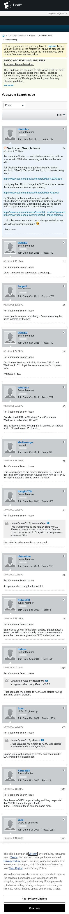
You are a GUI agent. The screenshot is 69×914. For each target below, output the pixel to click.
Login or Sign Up (56, 13)
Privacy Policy (12, 861)
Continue (34, 908)
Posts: (45, 139)
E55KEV (22, 242)
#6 (64, 461)
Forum (32, 36)
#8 (64, 575)
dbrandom (24, 556)
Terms (13, 857)
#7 (64, 510)
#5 (64, 406)
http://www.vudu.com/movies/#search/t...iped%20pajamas (34, 212)
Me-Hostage (25, 442)
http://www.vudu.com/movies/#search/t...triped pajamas (33, 215)
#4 (64, 351)
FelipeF (22, 286)
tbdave (22, 649)
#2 (64, 261)
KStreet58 (24, 599)
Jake (21, 708)
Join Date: (23, 139)
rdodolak (23, 129)
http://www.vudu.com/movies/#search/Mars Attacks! (31, 192)
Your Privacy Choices (34, 898)
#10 (64, 668)
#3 (64, 305)
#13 (64, 838)
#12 (64, 789)
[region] (34, 878)
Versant (33, 853)
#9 (64, 618)
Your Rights (15, 868)
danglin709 (25, 491)
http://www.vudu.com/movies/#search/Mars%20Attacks (33, 178)
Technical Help (45, 36)
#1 (64, 148)
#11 (64, 727)
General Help (11, 39)
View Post (48, 523)
